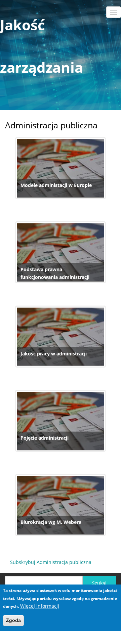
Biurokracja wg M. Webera (51, 522)
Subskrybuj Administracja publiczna (50, 562)
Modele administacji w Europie (56, 185)
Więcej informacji (39, 606)
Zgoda (13, 620)
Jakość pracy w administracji (54, 353)
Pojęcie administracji (45, 438)
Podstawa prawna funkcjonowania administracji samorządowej (55, 277)
